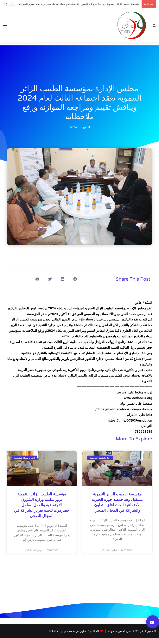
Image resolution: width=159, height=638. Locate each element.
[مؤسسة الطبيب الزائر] (131, 25)
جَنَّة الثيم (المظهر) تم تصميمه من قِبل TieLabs (73, 631)
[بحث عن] (154, 26)
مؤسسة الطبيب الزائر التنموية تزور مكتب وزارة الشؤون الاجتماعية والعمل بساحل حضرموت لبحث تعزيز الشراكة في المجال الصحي (41, 505)
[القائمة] (5, 26)
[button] (75, 279)
